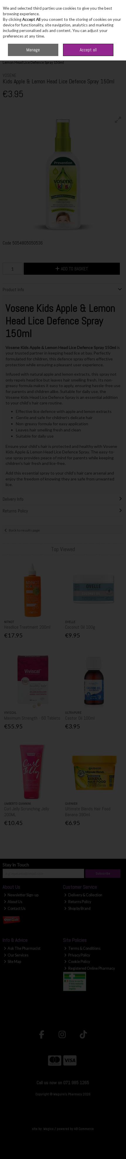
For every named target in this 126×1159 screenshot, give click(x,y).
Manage (33, 50)
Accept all (88, 50)
